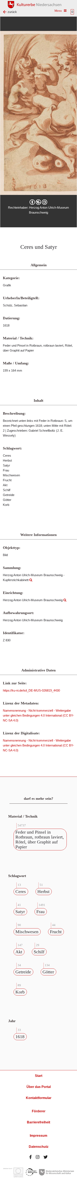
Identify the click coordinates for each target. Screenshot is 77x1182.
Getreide (23, 971)
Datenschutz (38, 1146)
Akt (18, 951)
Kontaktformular (38, 1098)
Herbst (43, 891)
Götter (48, 971)
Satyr (20, 911)
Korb (20, 991)
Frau (40, 911)
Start (38, 1075)
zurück (12, 12)
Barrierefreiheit (38, 1122)
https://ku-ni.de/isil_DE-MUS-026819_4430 (31, 690)
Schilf (39, 951)
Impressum (38, 1135)
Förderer (38, 1111)
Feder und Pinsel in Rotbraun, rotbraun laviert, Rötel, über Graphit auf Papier (39, 839)
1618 (19, 1036)
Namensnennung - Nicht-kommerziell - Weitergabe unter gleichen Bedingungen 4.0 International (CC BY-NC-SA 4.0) (38, 715)
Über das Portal (38, 1087)
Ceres (20, 891)
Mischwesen (26, 931)
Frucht (56, 931)
